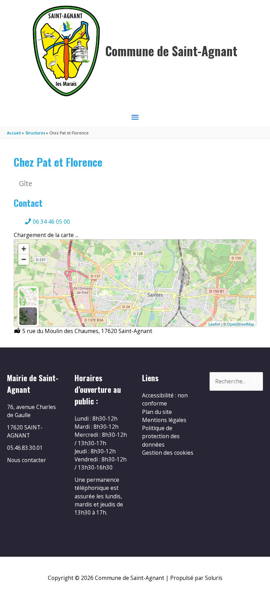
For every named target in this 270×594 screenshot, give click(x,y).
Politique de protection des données (161, 436)
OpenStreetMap (240, 324)
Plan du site (157, 412)
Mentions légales (164, 420)
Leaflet (214, 324)
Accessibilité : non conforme (165, 399)
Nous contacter (26, 460)
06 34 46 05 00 (50, 221)
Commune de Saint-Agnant (171, 51)
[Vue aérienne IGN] (28, 316)
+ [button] (23, 248)
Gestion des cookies (167, 452)
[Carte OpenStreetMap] (28, 297)
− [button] (23, 259)
